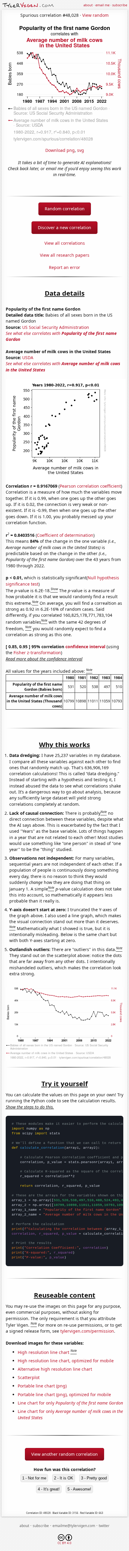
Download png (60, 150)
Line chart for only (70, 1403)
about (88, 5)
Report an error (64, 267)
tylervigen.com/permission (87, 1331)
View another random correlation (64, 1454)
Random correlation (65, 208)
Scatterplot (29, 1377)
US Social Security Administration (55, 327)
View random (95, 15)
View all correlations (64, 243)
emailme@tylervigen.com (73, 1525)
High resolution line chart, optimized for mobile (66, 1360)
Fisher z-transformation (37, 652)
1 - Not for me (34, 1478)
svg (80, 150)
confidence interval (85, 646)
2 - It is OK (63, 1478)
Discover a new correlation (64, 227)
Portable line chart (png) (42, 1386)
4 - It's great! (49, 1489)
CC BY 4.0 (64, 1543)
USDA (27, 357)
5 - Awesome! (79, 1489)
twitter (104, 1525)
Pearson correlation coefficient (90, 486)
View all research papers (64, 255)
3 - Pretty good (94, 1478)
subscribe (119, 5)
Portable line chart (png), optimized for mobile (64, 1394)
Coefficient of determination (65, 535)
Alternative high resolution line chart (55, 1369)
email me (102, 5)
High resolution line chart (43, 1352)
